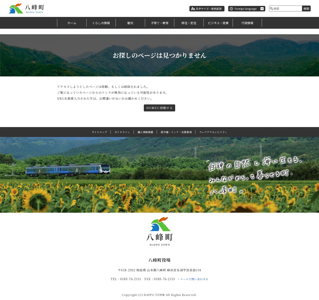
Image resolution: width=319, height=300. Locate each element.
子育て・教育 (160, 23)
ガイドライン (122, 132)
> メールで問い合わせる (193, 279)
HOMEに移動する (159, 108)
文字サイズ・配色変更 (209, 8)
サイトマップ (99, 132)
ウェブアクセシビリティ (213, 132)
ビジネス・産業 (218, 23)
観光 (130, 23)
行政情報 (247, 23)
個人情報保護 (145, 132)
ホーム (71, 23)
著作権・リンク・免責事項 (176, 132)
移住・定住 (188, 23)
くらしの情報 (101, 23)
